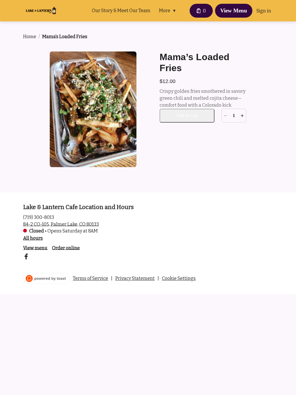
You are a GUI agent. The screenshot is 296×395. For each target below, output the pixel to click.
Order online (66, 247)
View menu (35, 247)
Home (29, 36)
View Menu (233, 11)
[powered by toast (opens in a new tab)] (46, 278)
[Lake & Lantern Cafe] (41, 10)
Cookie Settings (179, 278)
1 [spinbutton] (234, 115)
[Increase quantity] (242, 115)
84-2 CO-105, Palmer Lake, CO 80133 (61, 224)
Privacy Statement (135, 278)
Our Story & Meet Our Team (121, 10)
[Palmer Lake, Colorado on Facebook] (26, 257)
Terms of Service (90, 278)
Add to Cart (187, 115)
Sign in (263, 11)
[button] (169, 10)
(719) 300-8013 (38, 217)
